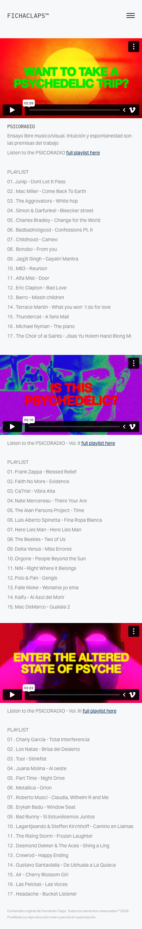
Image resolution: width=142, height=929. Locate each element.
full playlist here (83, 153)
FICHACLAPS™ (28, 15)
